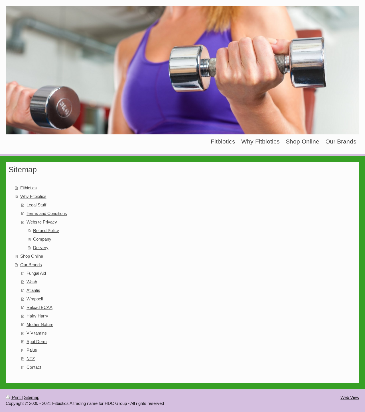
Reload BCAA (39, 307)
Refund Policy (46, 230)
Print (16, 397)
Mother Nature (40, 324)
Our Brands (31, 264)
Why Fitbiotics (33, 196)
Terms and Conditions (47, 213)
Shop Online (31, 256)
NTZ (31, 358)
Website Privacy (42, 222)
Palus (32, 350)
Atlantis (33, 290)
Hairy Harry (37, 315)
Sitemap (31, 397)
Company (42, 239)
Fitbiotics (28, 187)
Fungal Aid (36, 273)
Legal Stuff (36, 204)
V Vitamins (37, 333)
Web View (349, 397)
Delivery (40, 247)
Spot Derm (37, 341)
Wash (32, 281)
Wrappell (35, 298)
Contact (34, 367)
